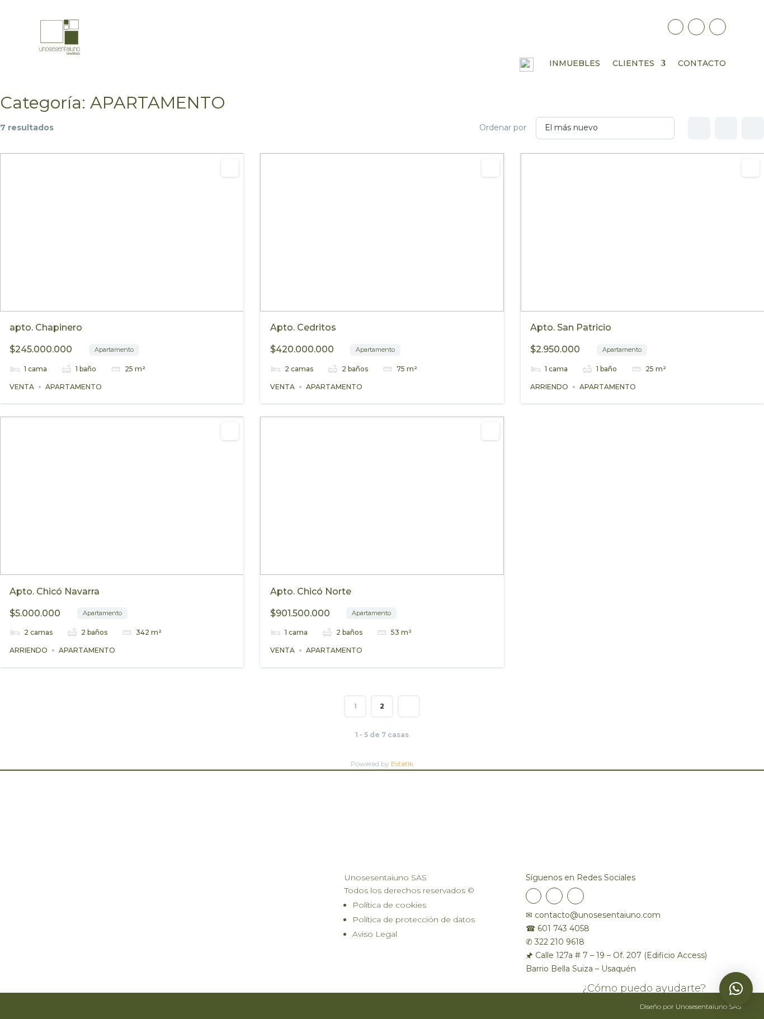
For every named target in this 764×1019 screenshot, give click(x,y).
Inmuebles (574, 63)
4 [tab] (132, 302)
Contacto (702, 63)
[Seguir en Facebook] (675, 27)
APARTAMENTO (73, 387)
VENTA (22, 387)
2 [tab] (112, 302)
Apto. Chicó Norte (310, 591)
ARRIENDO (549, 387)
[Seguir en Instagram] (696, 26)
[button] (736, 989)
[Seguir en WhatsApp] (717, 26)
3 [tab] (122, 302)
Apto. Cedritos (303, 327)
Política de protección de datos (413, 919)
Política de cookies (389, 905)
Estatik (402, 763)
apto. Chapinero (46, 327)
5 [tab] (142, 302)
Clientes (633, 63)
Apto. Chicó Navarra (55, 591)
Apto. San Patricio (570, 327)
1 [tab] (102, 302)
